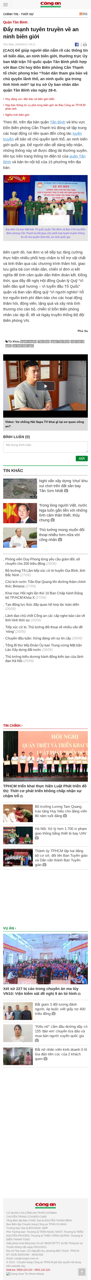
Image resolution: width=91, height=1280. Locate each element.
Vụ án (9, 928)
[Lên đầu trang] (82, 1272)
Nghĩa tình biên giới (17, 114)
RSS (84, 14)
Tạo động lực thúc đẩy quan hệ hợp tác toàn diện (42, 604)
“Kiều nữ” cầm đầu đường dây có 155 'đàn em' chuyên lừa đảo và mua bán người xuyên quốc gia (61, 1031)
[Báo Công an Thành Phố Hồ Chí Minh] (50, 4)
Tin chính (12, 725)
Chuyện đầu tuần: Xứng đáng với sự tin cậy (38, 638)
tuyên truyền (28, 341)
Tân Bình (57, 122)
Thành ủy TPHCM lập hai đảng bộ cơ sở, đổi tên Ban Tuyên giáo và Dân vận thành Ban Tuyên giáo (61, 858)
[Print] (85, 44)
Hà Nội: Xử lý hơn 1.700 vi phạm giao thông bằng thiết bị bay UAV (61, 831)
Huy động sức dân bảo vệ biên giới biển (29, 99)
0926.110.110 (24, 1269)
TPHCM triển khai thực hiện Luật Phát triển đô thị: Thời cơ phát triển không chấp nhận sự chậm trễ (45, 791)
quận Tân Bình (60, 341)
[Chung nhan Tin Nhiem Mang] (25, 1273)
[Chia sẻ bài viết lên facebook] (77, 44)
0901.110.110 (42, 1269)
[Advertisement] (45, 695)
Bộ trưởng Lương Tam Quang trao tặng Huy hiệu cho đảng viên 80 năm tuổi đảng (61, 811)
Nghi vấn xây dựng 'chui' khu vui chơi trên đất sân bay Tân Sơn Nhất (63, 486)
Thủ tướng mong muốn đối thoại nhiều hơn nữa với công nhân (61, 535)
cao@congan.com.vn (26, 1258)
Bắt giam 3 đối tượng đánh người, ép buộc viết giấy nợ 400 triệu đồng (60, 1009)
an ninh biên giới (23, 345)
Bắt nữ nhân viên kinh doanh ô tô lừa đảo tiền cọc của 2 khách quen (61, 1054)
